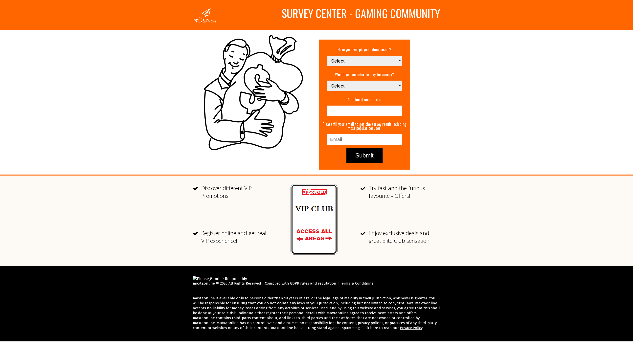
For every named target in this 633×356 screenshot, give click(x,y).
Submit (364, 155)
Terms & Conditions (356, 283)
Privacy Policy (411, 328)
